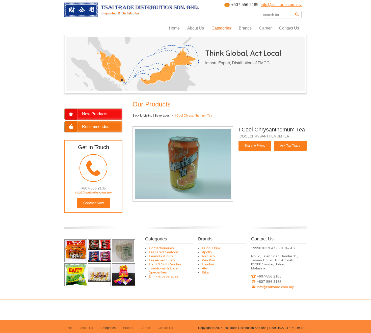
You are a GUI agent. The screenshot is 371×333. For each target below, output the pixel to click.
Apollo (207, 252)
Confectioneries (161, 248)
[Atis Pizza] (76, 261)
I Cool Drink (211, 248)
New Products (94, 114)
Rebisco (208, 256)
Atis (205, 268)
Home (174, 28)
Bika (205, 272)
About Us (195, 28)
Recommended (96, 126)
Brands (245, 28)
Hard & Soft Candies (165, 264)
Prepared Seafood (163, 252)
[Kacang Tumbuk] (123, 261)
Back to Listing (142, 115)
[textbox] (278, 14)
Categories (221, 28)
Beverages (162, 115)
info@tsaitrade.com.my (281, 5)
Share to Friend (255, 145)
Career (265, 28)
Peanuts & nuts (161, 256)
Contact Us (289, 28)
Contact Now (93, 203)
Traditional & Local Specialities (163, 270)
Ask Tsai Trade (290, 145)
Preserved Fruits (162, 260)
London (208, 264)
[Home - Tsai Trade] (131, 16)
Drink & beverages (163, 276)
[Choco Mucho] (99, 261)
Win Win (208, 260)
